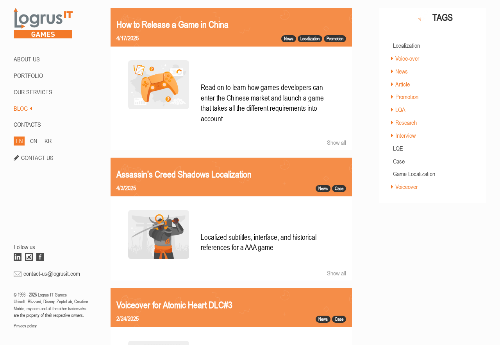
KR (48, 140)
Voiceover (406, 186)
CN (33, 140)
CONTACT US (37, 157)
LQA (400, 109)
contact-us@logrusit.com (51, 273)
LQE (398, 148)
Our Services (33, 91)
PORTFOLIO (28, 75)
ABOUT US (27, 59)
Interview (405, 135)
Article (402, 84)
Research (406, 122)
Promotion (406, 96)
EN (19, 140)
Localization (406, 45)
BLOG (21, 108)
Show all (336, 142)
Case (399, 161)
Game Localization (414, 173)
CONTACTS (27, 124)
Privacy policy (25, 326)
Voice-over (407, 58)
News (401, 71)
